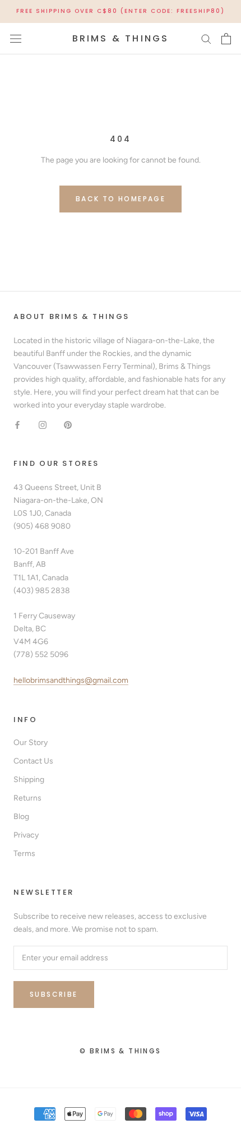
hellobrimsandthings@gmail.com (70, 680)
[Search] (206, 38)
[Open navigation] (15, 38)
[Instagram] (43, 424)
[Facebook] (17, 424)
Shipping (28, 779)
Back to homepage (120, 198)
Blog (21, 816)
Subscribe (54, 994)
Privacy (26, 835)
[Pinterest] (68, 424)
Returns (27, 798)
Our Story (30, 742)
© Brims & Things (120, 1051)
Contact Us (33, 761)
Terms (24, 853)
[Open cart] (226, 38)
